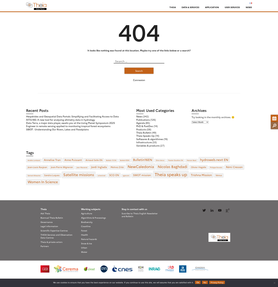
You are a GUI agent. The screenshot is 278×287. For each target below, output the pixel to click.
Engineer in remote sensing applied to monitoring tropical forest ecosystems (68, 126)
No (204, 282)
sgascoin (126, 175)
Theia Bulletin (143, 132)
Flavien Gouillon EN (175, 160)
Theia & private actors (51, 242)
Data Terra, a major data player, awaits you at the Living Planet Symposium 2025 (70, 122)
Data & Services (190, 7)
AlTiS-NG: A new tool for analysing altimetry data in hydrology (60, 119)
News (249, 7)
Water (84, 251)
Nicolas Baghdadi (172, 166)
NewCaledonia (141, 166)
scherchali (101, 175)
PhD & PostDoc (144, 126)
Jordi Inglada (99, 167)
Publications (143, 119)
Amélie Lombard (34, 160)
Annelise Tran (52, 160)
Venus (219, 175)
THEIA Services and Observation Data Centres (56, 236)
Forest (84, 230)
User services (232, 7)
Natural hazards (89, 239)
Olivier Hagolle (198, 167)
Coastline (85, 226)
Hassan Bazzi (191, 160)
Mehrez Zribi (117, 167)
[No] (274, 282)
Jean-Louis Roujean (37, 167)
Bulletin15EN (124, 160)
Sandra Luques (52, 175)
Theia (172, 7)
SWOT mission (142, 175)
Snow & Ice (86, 243)
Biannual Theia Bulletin (52, 217)
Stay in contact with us (134, 209)
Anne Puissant (73, 160)
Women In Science (43, 181)
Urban (84, 247)
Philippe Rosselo (216, 167)
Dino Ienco (160, 160)
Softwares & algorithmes (149, 139)
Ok (197, 282)
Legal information (49, 226)
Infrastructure (144, 142)
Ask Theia (45, 213)
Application (212, 7)
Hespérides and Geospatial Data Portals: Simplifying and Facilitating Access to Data (72, 116)
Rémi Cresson (234, 167)
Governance (47, 222)
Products (141, 129)
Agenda (140, 122)
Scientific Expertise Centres (54, 230)
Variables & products (148, 145)
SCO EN (114, 175)
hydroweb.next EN (214, 159)
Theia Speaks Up (145, 135)
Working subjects (90, 209)
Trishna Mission (201, 175)
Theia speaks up (171, 174)
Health (84, 234)
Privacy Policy (217, 282)
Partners (45, 246)
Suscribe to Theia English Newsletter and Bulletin (140, 215)
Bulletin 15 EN (111, 160)
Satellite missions (78, 174)
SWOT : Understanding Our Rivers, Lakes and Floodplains (57, 129)
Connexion (139, 80)
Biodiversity (87, 222)
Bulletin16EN (142, 159)
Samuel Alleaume (34, 175)
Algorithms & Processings (93, 217)
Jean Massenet (82, 167)
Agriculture (86, 213)
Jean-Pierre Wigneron (62, 167)
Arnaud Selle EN (94, 160)
